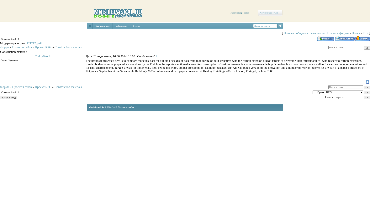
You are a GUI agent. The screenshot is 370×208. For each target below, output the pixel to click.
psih (39, 43)
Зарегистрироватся (239, 13)
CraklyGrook (43, 56)
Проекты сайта (22, 47)
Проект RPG (43, 47)
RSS (365, 33)
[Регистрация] (23, 33)
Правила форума (338, 33)
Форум (4, 47)
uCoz (131, 107)
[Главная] (11, 29)
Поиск (356, 33)
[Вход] (35, 36)
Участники (317, 33)
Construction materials (68, 47)
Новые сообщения (296, 33)
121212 (31, 43)
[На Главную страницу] (90, 26)
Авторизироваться (269, 13)
